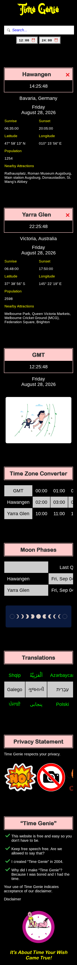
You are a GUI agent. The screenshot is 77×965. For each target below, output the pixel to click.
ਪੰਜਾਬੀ (15, 704)
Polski (62, 704)
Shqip (15, 675)
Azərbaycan (62, 675)
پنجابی (36, 704)
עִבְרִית (62, 689)
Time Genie (38, 9)
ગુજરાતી (36, 689)
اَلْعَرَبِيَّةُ (36, 675)
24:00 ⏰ (50, 40)
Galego (14, 689)
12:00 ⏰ (27, 40)
